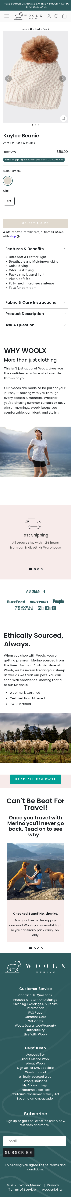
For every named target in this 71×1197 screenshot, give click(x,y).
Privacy (53, 1185)
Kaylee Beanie (42, 29)
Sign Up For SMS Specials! (35, 1068)
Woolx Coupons (35, 1081)
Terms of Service (22, 1189)
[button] (8, 78)
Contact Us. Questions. (35, 995)
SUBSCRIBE (19, 1152)
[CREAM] (8, 181)
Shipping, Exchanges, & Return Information (35, 1006)
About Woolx (35, 1063)
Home (24, 29)
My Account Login (35, 1085)
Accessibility (35, 1055)
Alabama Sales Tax (35, 1090)
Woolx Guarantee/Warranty (35, 1026)
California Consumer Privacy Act (36, 1094)
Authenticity (35, 1030)
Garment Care (35, 1017)
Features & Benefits (24, 248)
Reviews (10, 152)
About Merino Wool (35, 1059)
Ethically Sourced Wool (35, 1077)
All (31, 29)
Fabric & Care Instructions (30, 302)
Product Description (24, 313)
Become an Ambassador (35, 1098)
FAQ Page (35, 1013)
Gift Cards (35, 1021)
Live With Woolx (35, 1034)
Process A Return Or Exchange (35, 1000)
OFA (9, 201)
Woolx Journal (35, 1072)
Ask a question (19, 325)
